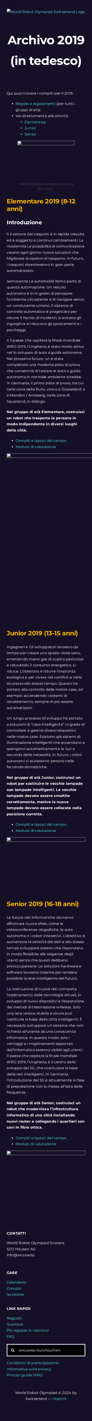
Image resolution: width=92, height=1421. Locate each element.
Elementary (35, 122)
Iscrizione (15, 1294)
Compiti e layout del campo (41, 441)
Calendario (16, 1282)
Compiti (14, 1288)
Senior (30, 134)
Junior (30, 128)
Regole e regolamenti (36, 104)
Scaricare (15, 1324)
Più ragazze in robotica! (28, 1330)
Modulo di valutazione (36, 447)
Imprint (59, 1399)
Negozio (14, 1318)
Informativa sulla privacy (29, 1369)
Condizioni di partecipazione (33, 1363)
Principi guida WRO (25, 1375)
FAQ (10, 1336)
